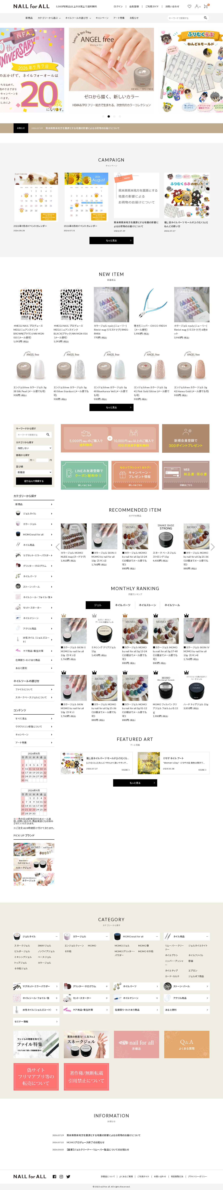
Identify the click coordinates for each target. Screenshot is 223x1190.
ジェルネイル (29, 513)
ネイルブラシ (171, 955)
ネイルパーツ (30, 576)
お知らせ (134, 17)
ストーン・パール (31, 586)
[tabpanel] (111, 70)
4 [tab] (120, 116)
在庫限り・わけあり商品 (28, 660)
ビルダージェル (22, 951)
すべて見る (21, 718)
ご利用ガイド (152, 6)
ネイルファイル (195, 955)
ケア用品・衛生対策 (33, 651)
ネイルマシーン (31, 618)
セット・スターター (32, 607)
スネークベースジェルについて (31, 697)
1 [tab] (103, 116)
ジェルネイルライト (197, 945)
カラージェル (29, 524)
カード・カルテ (172, 976)
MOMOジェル (122, 945)
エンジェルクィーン (74, 945)
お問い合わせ (172, 6)
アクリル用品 (29, 628)
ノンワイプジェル (46, 951)
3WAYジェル (44, 945)
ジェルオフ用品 (196, 976)
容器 (190, 961)
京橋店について (108, 1176)
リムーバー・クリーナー (174, 947)
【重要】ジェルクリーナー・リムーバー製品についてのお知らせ (98, 1149)
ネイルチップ (171, 970)
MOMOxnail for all (33, 534)
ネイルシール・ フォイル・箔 (36, 597)
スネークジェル (22, 945)
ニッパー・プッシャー (174, 963)
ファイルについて (24, 689)
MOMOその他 (145, 951)
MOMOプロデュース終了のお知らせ (85, 1142)
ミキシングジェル (23, 957)
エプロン (192, 970)
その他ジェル (21, 968)
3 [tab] (114, 116)
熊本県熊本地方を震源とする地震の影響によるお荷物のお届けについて (83, 128)
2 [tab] (109, 116)
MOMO (92, 945)
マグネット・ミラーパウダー (37, 555)
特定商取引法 (177, 1176)
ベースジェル (44, 957)
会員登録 (134, 6)
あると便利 (21, 668)
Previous (59, 547)
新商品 (29, 17)
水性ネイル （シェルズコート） (36, 639)
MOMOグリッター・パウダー (125, 953)
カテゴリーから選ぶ (48, 17)
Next (211, 547)
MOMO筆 (143, 945)
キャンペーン (102, 17)
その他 (68, 951)
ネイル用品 (29, 545)
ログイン (118, 6)
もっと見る (111, 240)
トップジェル (20, 962)
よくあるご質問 (126, 1176)
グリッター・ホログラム (34, 565)
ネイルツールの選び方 (76, 17)
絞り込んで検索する (34, 481)
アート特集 (119, 17)
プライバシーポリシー (197, 1176)
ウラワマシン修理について (29, 726)
